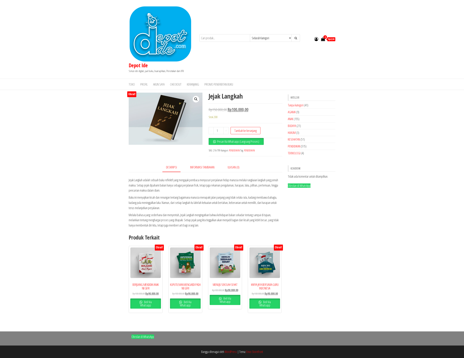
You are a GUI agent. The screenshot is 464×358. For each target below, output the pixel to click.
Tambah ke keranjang (245, 130)
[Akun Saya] (316, 39)
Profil (144, 84)
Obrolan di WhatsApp (299, 185)
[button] (196, 99)
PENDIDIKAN (234, 150)
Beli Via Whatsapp (146, 303)
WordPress (231, 351)
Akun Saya (159, 84)
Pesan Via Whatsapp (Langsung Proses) (238, 141)
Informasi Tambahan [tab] (202, 167)
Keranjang (193, 84)
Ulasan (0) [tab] (233, 167)
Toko (132, 84)
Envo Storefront (254, 351)
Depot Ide (138, 65)
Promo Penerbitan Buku (218, 84)
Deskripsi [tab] (171, 167)
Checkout (175, 84)
